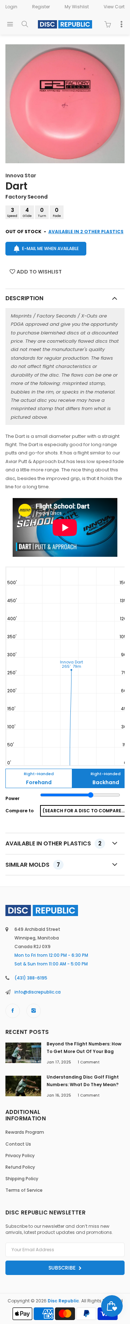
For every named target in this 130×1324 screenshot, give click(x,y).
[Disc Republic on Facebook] (12, 1011)
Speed (12, 212)
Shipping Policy (21, 1179)
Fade (57, 212)
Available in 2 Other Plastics (86, 231)
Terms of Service (24, 1190)
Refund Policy (20, 1167)
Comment (89, 1062)
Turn (42, 212)
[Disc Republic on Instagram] (33, 1011)
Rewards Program (24, 1132)
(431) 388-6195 (30, 978)
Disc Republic (63, 1301)
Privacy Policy (20, 1155)
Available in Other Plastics (53, 843)
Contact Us (18, 1144)
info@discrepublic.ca (37, 992)
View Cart (114, 7)
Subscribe (62, 1267)
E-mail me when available (50, 248)
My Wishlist (77, 7)
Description (24, 298)
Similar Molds (32, 865)
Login (11, 7)
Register (41, 7)
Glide (27, 212)
